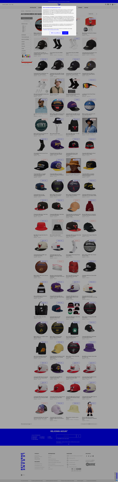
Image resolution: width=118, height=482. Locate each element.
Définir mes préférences (56, 32)
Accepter (65, 32)
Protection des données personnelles (51, 29)
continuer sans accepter (68, 19)
